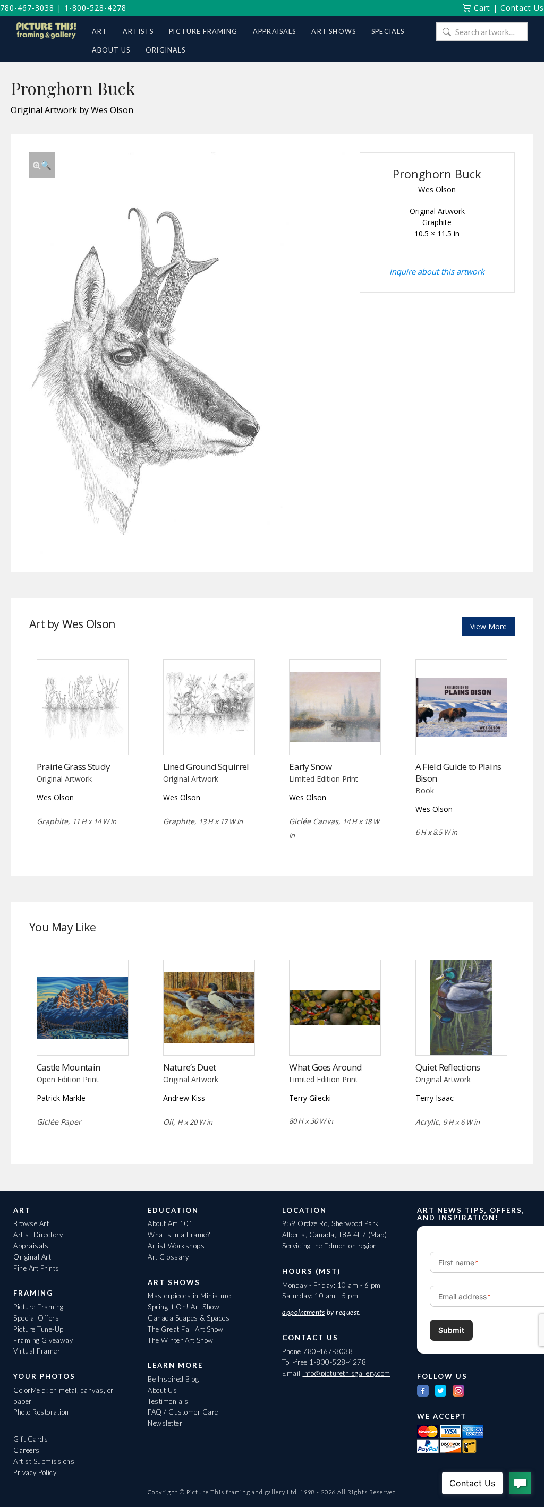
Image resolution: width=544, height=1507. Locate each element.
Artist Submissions (43, 1461)
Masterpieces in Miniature (189, 1295)
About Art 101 (170, 1223)
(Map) (377, 1234)
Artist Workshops (176, 1245)
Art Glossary (168, 1257)
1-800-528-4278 (95, 8)
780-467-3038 (27, 8)
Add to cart (461, 733)
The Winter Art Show (181, 1340)
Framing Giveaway (43, 1340)
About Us (162, 1390)
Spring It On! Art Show (183, 1307)
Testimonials (168, 1401)
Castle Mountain (68, 1067)
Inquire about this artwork (436, 271)
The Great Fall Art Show (186, 1329)
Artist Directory (38, 1234)
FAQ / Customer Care (183, 1412)
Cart (480, 8)
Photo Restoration (41, 1412)
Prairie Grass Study (73, 766)
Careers (26, 1450)
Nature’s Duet (189, 1067)
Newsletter (165, 1423)
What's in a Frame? (179, 1234)
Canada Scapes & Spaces (189, 1318)
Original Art (32, 1257)
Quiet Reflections (447, 1067)
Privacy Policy (34, 1472)
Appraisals (30, 1245)
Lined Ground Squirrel (206, 766)
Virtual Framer (36, 1351)
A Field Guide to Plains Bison (458, 772)
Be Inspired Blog (173, 1379)
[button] (42, 165)
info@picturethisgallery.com (346, 1373)
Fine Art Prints (36, 1268)
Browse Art (31, 1223)
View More (488, 626)
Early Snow (310, 766)
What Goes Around (325, 1067)
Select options (82, 1033)
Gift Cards (30, 1439)
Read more (82, 733)
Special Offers (36, 1318)
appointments (303, 1312)
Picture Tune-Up (38, 1329)
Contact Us (522, 8)
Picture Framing (38, 1307)
